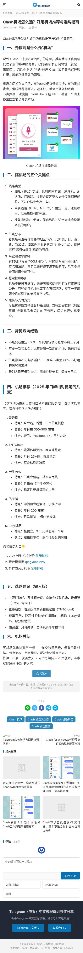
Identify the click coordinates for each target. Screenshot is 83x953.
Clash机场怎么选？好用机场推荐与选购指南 (41, 22)
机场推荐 (7, 13)
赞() (33, 27)
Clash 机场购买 (64, 719)
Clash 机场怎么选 (38, 719)
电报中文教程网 (41, 4)
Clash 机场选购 (41, 726)
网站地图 (59, 943)
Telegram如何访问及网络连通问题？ (21, 741)
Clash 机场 (15, 719)
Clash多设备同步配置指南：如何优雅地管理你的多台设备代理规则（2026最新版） (61, 786)
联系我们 (59, 927)
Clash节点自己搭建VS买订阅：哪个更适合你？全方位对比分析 (61, 826)
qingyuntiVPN (35, 562)
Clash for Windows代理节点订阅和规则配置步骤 (63, 741)
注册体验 (42, 555)
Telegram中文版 (28, 927)
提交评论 (70, 876)
